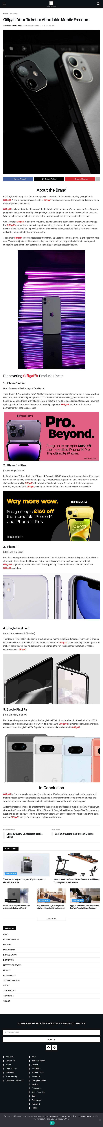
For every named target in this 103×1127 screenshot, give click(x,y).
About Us (9, 1057)
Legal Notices (11, 1068)
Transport (8, 996)
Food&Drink (9, 950)
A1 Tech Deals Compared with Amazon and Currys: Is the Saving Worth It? (16, 907)
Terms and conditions (14, 1080)
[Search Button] (98, 4)
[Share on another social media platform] (97, 179)
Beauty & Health (11, 940)
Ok (52, 1123)
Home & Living (10, 955)
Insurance (8, 960)
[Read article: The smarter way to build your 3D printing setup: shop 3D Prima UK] (26, 865)
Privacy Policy (11, 1076)
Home (5, 13)
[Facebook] (48, 1047)
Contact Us (10, 1061)
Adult (6, 934)
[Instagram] (54, 1047)
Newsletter (10, 1072)
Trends (6, 1001)
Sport (58, 874)
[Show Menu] (4, 4)
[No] (99, 1120)
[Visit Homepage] (51, 4)
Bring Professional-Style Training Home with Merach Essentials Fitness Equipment (51, 907)
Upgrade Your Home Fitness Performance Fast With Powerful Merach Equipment (84, 907)
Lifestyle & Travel (12, 965)
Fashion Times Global (13, 25)
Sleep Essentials (11, 980)
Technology (14, 13)
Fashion (7, 945)
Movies (6, 970)
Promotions (10, 900)
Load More (51, 919)
